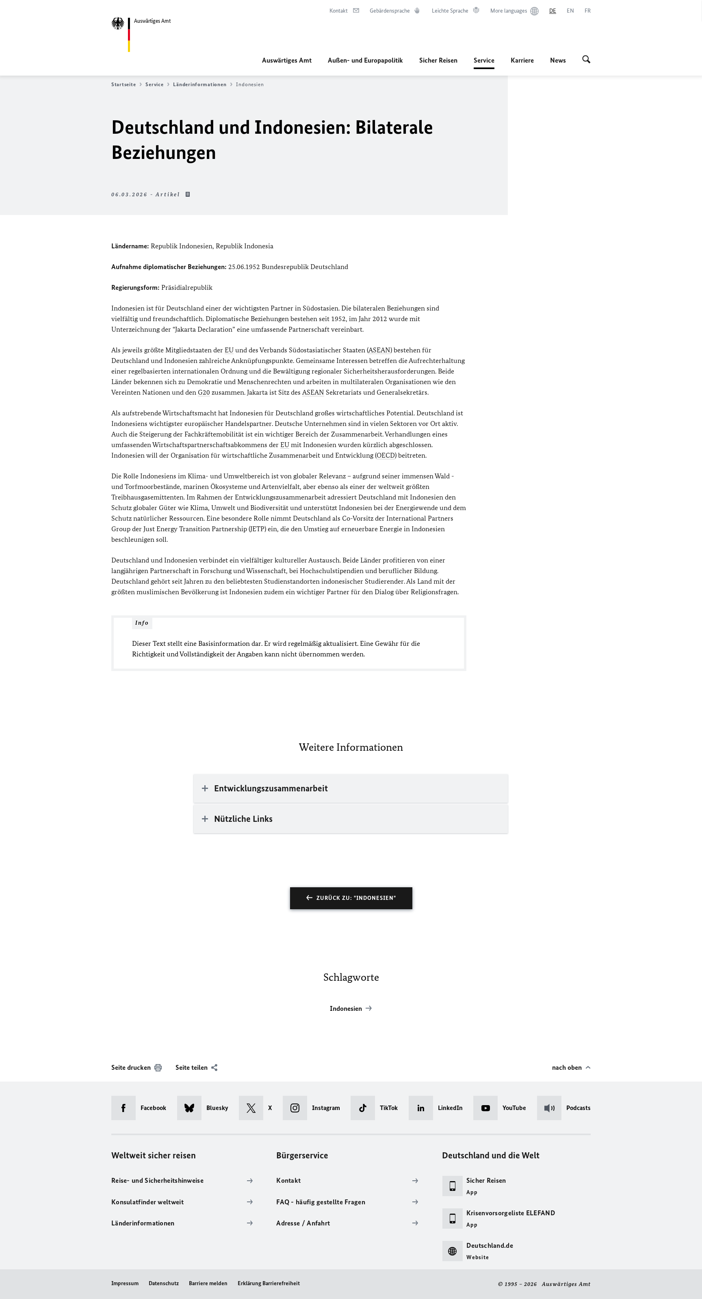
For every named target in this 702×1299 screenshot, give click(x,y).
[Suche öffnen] (586, 60)
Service (484, 62)
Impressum (125, 1283)
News (558, 60)
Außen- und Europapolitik (365, 60)
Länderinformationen (199, 84)
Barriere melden (208, 1283)
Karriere (522, 60)
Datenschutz (164, 1283)
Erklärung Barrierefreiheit (269, 1283)
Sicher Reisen (438, 60)
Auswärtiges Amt (287, 60)
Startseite (123, 84)
